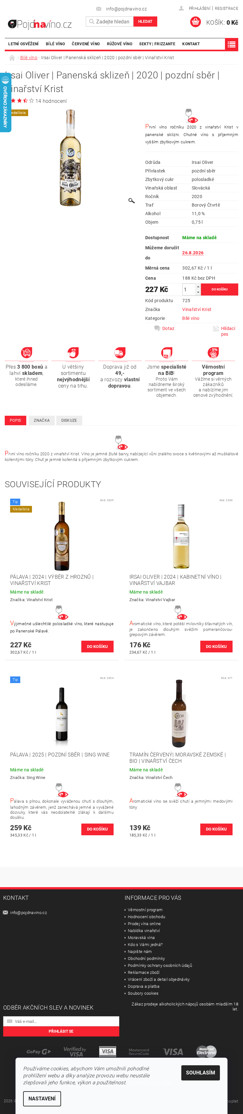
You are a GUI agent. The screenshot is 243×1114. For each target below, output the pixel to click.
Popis (15, 420)
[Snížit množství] (198, 292)
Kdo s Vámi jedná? (145, 944)
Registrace (226, 8)
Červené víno (86, 43)
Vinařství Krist (196, 309)
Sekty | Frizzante (157, 43)
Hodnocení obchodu (146, 916)
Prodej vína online (144, 923)
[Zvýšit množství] (198, 286)
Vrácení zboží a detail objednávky (159, 979)
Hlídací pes (228, 331)
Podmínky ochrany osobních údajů (160, 965)
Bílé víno (55, 43)
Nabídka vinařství (144, 930)
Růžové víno (120, 43)
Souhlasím (200, 1073)
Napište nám (140, 951)
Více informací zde (149, 1083)
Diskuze (69, 420)
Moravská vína (141, 937)
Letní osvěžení (23, 43)
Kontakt (191, 43)
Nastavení (42, 1099)
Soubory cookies (143, 993)
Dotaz (168, 328)
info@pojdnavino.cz (28, 912)
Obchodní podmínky (146, 958)
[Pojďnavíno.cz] (43, 24)
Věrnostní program (145, 909)
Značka (42, 420)
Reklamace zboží (144, 972)
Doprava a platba (143, 986)
